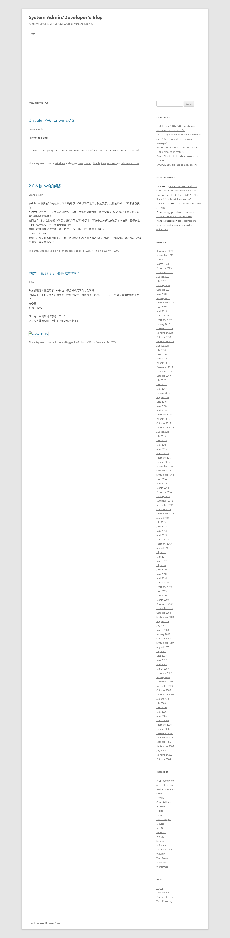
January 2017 (163, 393)
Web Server (162, 858)
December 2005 (164, 733)
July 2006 (161, 703)
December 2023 (164, 250)
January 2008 (163, 634)
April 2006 (161, 716)
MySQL (160, 828)
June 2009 (161, 591)
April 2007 (161, 664)
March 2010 (162, 582)
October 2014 (163, 470)
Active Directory (164, 785)
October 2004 (163, 759)
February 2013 (164, 543)
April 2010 (161, 578)
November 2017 (164, 371)
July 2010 (161, 565)
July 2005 (161, 750)
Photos (160, 836)
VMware (160, 853)
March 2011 (162, 561)
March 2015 (162, 453)
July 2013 (161, 522)
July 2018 (161, 350)
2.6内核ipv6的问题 (45, 185)
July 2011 (161, 552)
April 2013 (161, 535)
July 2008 (161, 625)
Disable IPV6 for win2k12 (52, 120)
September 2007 (165, 642)
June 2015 (161, 440)
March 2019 (162, 315)
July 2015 (161, 436)
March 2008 (162, 629)
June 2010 (161, 569)
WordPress (162, 866)
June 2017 (161, 384)
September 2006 (165, 694)
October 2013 (163, 509)
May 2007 (161, 660)
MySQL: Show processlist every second (177, 164)
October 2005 (163, 741)
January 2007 (163, 677)
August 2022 (162, 276)
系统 (89, 342)
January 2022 (163, 285)
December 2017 (164, 367)
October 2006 (163, 690)
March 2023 (162, 263)
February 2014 (164, 492)
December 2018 (164, 328)
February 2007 (164, 673)
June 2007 (161, 655)
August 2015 (162, 431)
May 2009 (161, 595)
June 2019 (161, 306)
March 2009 (162, 599)
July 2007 (161, 651)
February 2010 (164, 586)
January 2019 (163, 324)
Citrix (159, 793)
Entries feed (162, 892)
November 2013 (164, 505)
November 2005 (164, 737)
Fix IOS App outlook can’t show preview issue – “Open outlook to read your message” (178, 139)
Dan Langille (162, 203)
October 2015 (163, 423)
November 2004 (164, 754)
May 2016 (161, 406)
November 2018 (164, 332)
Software (161, 845)
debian (78, 250)
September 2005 (165, 746)
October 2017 (163, 375)
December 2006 (164, 681)
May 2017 (161, 388)
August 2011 (162, 548)
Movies (160, 823)
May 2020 (161, 294)
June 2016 (161, 401)
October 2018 (163, 337)
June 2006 (161, 707)
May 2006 (161, 711)
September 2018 (165, 341)
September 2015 (165, 427)
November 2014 (164, 466)
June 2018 (161, 354)
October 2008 (163, 612)
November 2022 (164, 272)
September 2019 (165, 302)
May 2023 (161, 259)
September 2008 (165, 617)
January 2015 (163, 462)
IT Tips (159, 810)
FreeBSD (160, 797)
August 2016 (162, 397)
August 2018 (162, 345)
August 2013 (162, 518)
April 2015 (161, 449)
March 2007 (162, 668)
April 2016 (161, 410)
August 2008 (162, 621)
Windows (60, 163)
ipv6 (103, 163)
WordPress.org (164, 901)
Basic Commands (165, 789)
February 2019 (164, 319)
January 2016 (163, 418)
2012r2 (87, 163)
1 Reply (32, 282)
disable (96, 163)
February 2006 (164, 724)
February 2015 (164, 457)
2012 (80, 163)
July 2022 (161, 281)
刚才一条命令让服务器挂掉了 (54, 273)
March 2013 (162, 539)
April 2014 (161, 483)
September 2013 (165, 513)
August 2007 (162, 647)
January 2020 (163, 298)
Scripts (160, 841)
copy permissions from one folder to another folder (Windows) (176, 225)
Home (32, 34)
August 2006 (162, 698)
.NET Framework (165, 780)
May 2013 (161, 530)
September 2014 (165, 474)
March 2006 (162, 720)
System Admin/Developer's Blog (66, 17)
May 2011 (161, 556)
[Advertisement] (115, 65)
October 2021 (163, 289)
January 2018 (163, 362)
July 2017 (161, 380)
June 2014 (161, 479)
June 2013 (161, 526)
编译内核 (93, 250)
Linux (58, 250)
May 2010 (161, 574)
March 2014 (162, 487)
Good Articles (163, 802)
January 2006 (163, 729)
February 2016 (164, 414)
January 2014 (163, 496)
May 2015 (161, 444)
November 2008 (164, 608)
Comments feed (164, 897)
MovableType (163, 819)
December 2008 (164, 604)
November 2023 (164, 255)
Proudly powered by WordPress (44, 922)
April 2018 (161, 358)
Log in (159, 888)
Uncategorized (164, 849)
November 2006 (164, 685)
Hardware (161, 806)
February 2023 (164, 268)
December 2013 (164, 500)
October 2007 (163, 638)
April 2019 (161, 311)
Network (161, 832)
